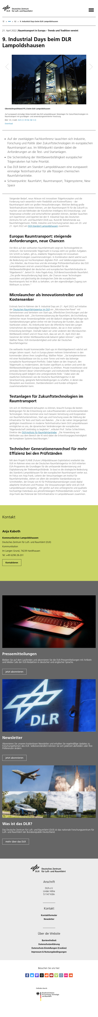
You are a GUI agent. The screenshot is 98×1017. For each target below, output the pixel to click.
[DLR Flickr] (66, 976)
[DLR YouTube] (51, 976)
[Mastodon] (37, 976)
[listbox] (9, 21)
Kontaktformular (49, 915)
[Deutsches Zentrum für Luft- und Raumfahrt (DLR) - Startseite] (18, 9)
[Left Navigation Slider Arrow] (9, 67)
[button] (49, 91)
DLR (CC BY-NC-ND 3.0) (27, 120)
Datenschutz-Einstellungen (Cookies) (49, 948)
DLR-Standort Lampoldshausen (43, 226)
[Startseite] (3, 21)
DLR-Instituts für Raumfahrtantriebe (39, 432)
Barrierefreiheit (49, 940)
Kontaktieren (11, 562)
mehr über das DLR (15, 841)
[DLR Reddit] (46, 976)
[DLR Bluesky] (32, 976)
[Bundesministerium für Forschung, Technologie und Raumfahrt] (49, 1003)
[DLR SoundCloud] (71, 976)
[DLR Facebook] (27, 976)
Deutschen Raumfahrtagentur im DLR (31, 309)
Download (9, 123)
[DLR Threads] (42, 976)
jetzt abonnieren (14, 671)
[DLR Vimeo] (56, 976)
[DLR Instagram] (61, 976)
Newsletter (49, 919)
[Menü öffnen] (91, 9)
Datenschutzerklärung (49, 944)
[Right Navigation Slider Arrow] (90, 67)
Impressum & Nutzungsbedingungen (49, 951)
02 (15, 21)
